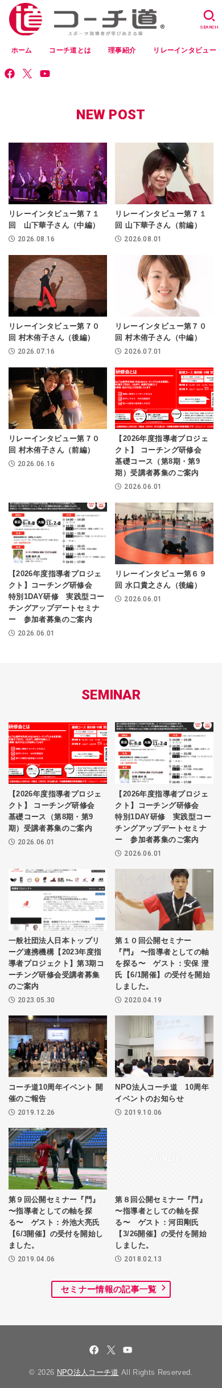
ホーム (21, 50)
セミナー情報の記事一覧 (109, 1289)
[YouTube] (45, 73)
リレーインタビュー (184, 50)
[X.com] (27, 73)
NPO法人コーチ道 (88, 1372)
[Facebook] (10, 73)
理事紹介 (122, 50)
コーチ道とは (70, 50)
